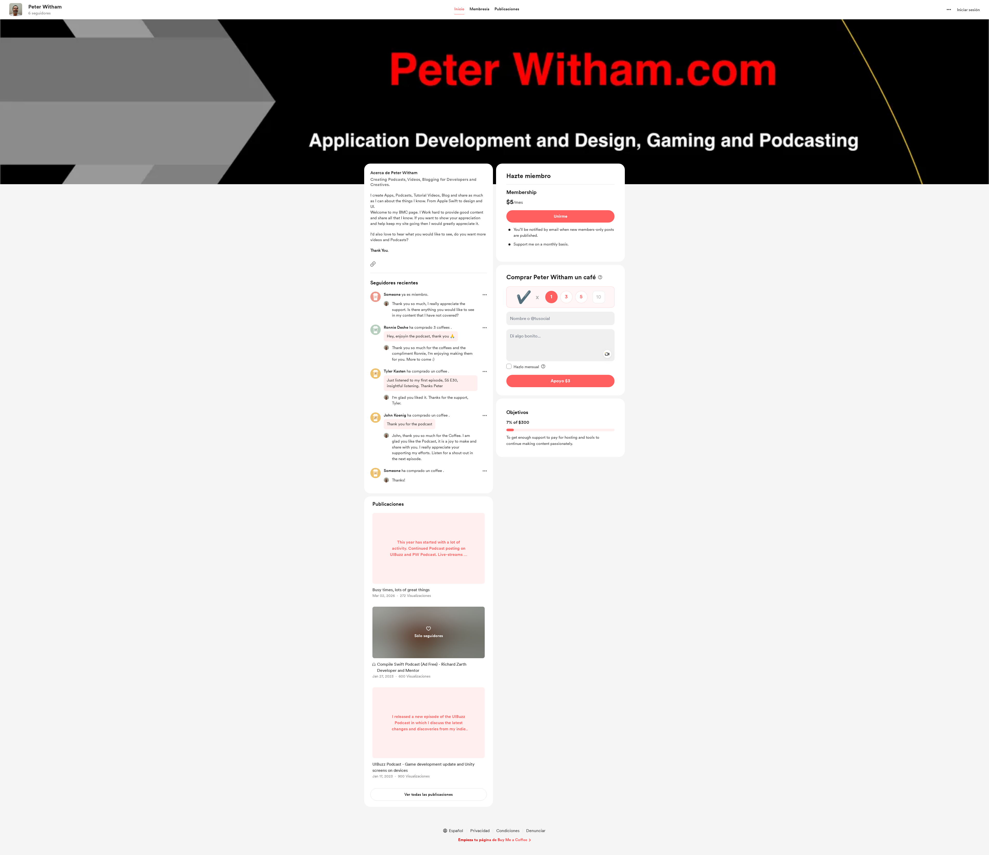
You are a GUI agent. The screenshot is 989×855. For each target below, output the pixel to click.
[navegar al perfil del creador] (15, 9)
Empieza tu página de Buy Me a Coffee (492, 839)
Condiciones (507, 830)
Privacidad (480, 830)
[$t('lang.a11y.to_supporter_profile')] (386, 303)
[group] (560, 218)
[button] (459, 9)
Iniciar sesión (968, 9)
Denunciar (535, 830)
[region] (560, 213)
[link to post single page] (428, 556)
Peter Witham (45, 7)
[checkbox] (522, 366)
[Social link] (373, 264)
